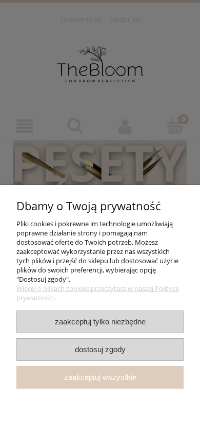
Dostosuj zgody (100, 349)
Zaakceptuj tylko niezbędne (100, 321)
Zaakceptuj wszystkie (100, 377)
